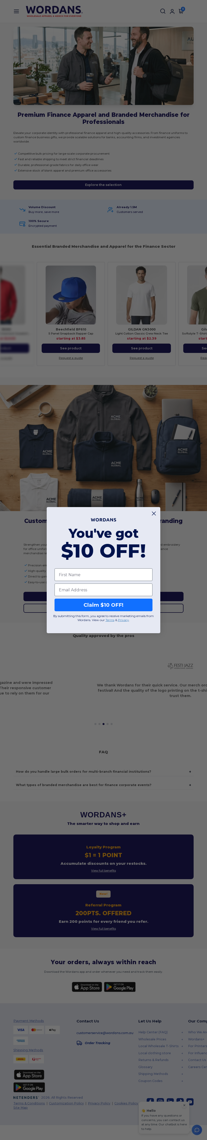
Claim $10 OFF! (103, 605)
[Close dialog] (153, 513)
